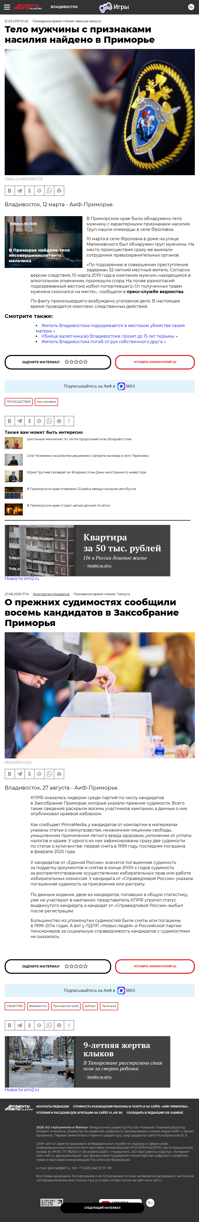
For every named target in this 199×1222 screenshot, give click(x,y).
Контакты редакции (52, 1106)
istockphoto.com (18, 762)
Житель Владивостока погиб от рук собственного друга (101, 341)
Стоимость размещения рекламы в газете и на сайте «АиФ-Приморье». (131, 1106)
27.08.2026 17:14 (17, 594)
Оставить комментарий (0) (155, 362)
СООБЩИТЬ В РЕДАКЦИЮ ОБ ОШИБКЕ (155, 1112)
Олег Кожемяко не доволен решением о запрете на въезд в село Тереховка (87, 456)
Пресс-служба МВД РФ (24, 178)
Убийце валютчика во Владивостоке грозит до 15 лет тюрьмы (107, 336)
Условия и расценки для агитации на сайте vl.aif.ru (79, 1112)
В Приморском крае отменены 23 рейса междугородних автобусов (81, 489)
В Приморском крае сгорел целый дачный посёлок (68, 505)
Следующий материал (102, 1208)
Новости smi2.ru (22, 578)
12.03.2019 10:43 (16, 21)
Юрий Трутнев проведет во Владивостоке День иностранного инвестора (86, 472)
